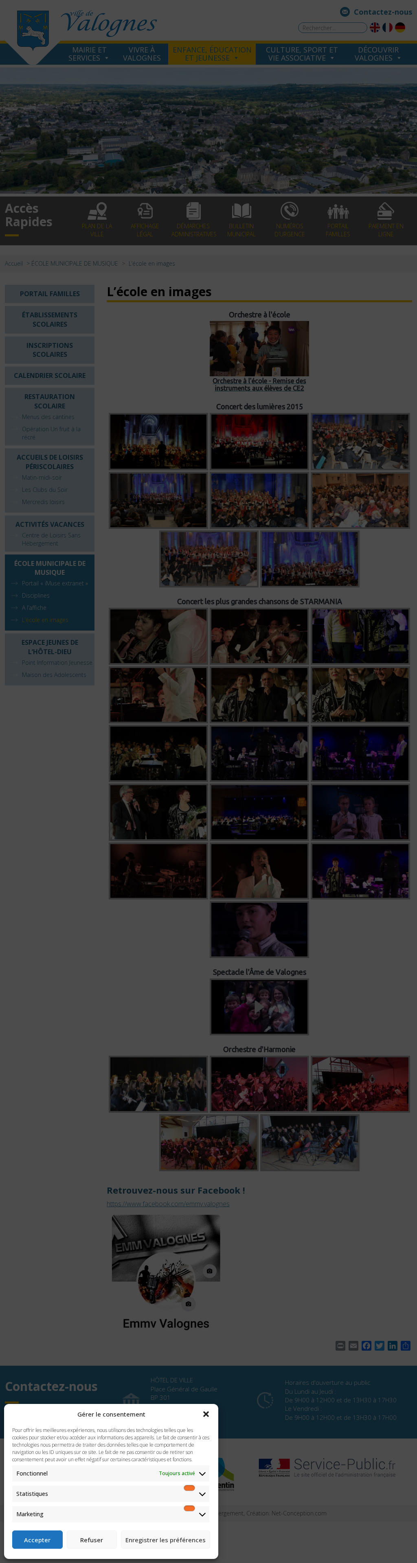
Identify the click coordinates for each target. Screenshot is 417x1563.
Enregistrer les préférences (165, 1540)
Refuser (91, 1540)
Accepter (37, 1540)
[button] (206, 1414)
